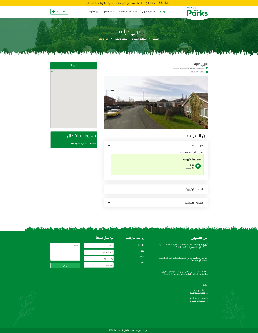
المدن (141, 251)
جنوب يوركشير (121, 39)
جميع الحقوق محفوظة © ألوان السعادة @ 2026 (129, 330)
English (92, 12)
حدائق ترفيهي (148, 12)
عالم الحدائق (108, 12)
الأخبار (142, 262)
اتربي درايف (104, 39)
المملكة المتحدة (139, 39)
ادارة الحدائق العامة (128, 12)
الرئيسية (163, 12)
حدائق (141, 256)
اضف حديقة (61, 11)
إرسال (65, 265)
